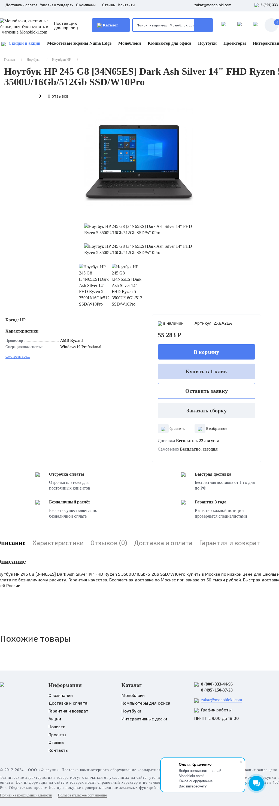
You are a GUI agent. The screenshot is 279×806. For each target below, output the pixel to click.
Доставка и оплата (21, 5)
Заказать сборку (206, 410)
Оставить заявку (206, 391)
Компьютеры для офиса (146, 702)
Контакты (126, 5)
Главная (9, 60)
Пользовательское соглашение (82, 795)
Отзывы (109, 5)
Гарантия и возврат (229, 543)
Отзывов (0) (108, 543)
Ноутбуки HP (61, 60)
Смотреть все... (17, 356)
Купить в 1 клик (206, 371)
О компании (86, 5)
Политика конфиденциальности (26, 795)
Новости (56, 726)
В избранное (216, 428)
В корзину (206, 352)
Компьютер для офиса (169, 43)
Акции (54, 718)
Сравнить (177, 428)
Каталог (110, 25)
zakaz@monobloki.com (212, 5)
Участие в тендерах (56, 5)
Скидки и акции (24, 43)
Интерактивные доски (144, 718)
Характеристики (58, 543)
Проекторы (234, 43)
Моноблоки (129, 43)
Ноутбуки (207, 43)
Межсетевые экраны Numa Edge (79, 43)
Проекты (57, 734)
